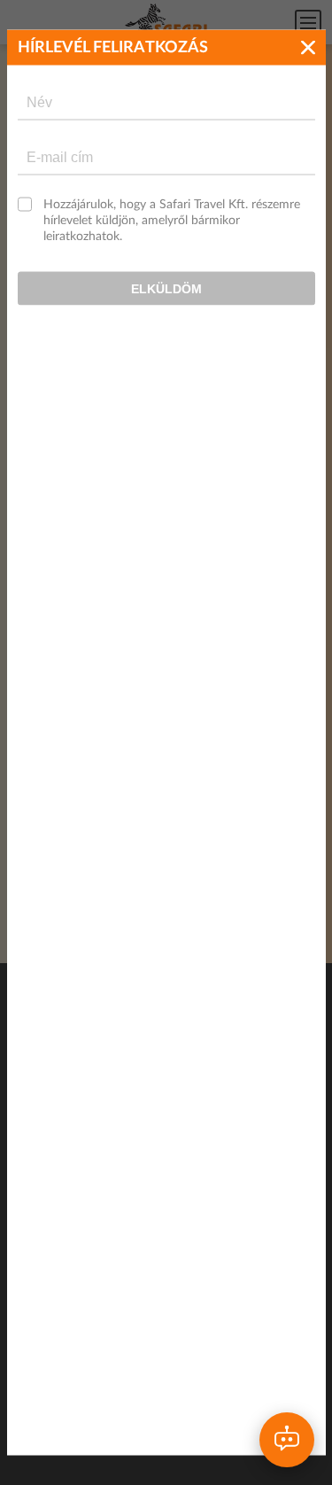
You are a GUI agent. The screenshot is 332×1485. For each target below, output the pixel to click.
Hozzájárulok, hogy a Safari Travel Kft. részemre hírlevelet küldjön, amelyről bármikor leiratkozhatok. (171, 220)
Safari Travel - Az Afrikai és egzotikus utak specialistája (166, 23)
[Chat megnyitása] (286, 1439)
